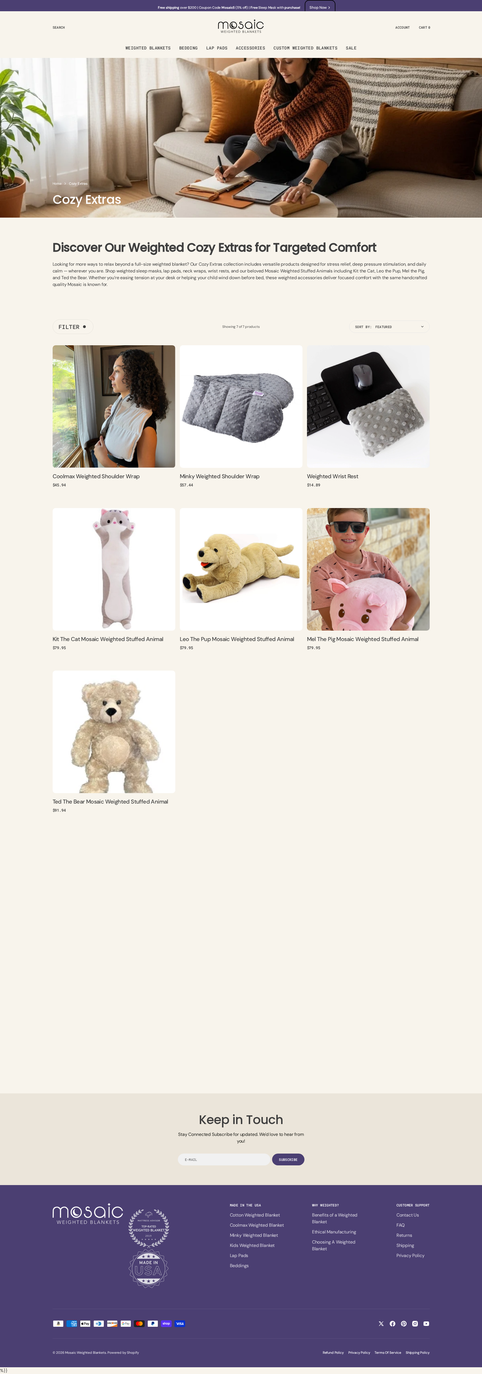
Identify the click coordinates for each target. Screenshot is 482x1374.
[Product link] (114, 406)
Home (57, 183)
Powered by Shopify (123, 1352)
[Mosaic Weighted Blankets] (241, 27)
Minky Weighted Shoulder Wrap (220, 476)
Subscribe (288, 1159)
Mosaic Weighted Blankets (85, 1352)
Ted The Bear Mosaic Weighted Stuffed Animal (110, 801)
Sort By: (363, 327)
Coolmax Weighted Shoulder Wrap (96, 476)
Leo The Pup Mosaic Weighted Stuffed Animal (237, 639)
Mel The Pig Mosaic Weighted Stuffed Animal (363, 639)
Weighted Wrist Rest (332, 476)
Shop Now (318, 7)
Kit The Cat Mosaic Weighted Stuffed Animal (108, 639)
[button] (59, 27)
